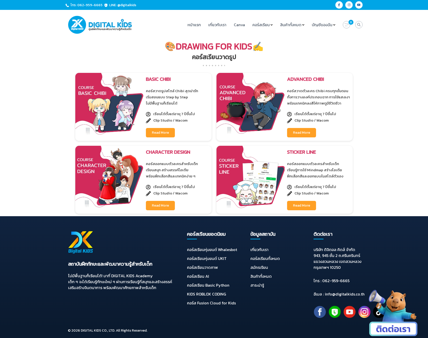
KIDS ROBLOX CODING (206, 294)
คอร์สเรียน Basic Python (208, 285)
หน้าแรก (194, 25)
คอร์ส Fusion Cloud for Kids (211, 303)
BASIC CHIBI (158, 79)
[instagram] (349, 5)
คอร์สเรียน (261, 25)
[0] (346, 24)
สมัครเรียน (259, 267)
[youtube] (359, 5)
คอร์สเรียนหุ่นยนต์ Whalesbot (212, 250)
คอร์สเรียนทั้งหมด (265, 258)
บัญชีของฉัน (322, 25)
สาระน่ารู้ (257, 285)
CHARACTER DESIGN (168, 152)
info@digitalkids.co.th (345, 294)
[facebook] (339, 5)
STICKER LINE (301, 152)
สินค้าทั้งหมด (290, 25)
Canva (239, 25)
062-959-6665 (335, 281)
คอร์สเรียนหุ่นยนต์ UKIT (207, 258)
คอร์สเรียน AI (198, 276)
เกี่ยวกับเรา (217, 25)
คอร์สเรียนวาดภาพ (202, 267)
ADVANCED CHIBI (305, 79)
